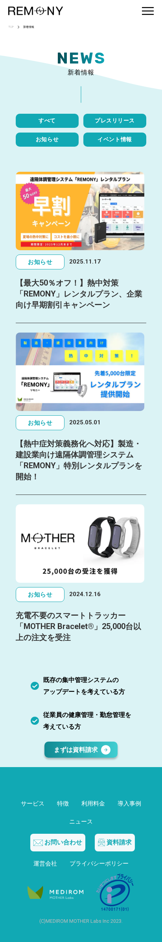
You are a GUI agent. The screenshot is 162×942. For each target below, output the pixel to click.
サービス (32, 803)
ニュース (81, 821)
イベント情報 (115, 139)
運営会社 (45, 863)
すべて (47, 120)
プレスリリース (115, 120)
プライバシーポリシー (99, 863)
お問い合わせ (63, 842)
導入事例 (129, 803)
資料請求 (119, 842)
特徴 (63, 803)
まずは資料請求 (76, 749)
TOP (11, 27)
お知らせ (47, 139)
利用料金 (93, 803)
